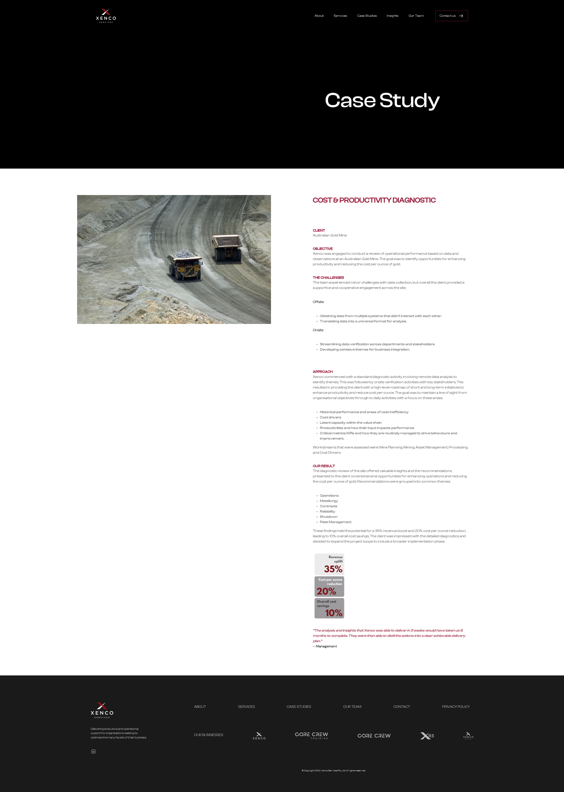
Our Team (416, 15)
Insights (392, 15)
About (319, 15)
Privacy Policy (456, 706)
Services (340, 15)
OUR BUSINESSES (208, 735)
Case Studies (367, 15)
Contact (401, 706)
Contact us (448, 15)
